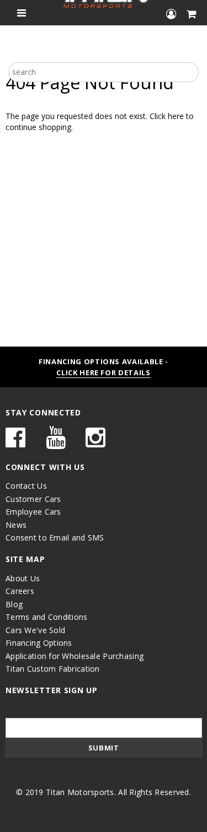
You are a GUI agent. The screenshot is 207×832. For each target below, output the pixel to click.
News (16, 525)
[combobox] (103, 72)
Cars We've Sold (35, 630)
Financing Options (39, 642)
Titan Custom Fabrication (53, 668)
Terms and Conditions (47, 617)
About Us (23, 578)
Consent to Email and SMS (55, 537)
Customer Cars (33, 499)
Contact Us (26, 485)
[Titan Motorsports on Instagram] (95, 442)
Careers (20, 591)
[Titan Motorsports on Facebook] (15, 442)
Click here (168, 116)
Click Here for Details (103, 372)
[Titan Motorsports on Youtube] (56, 442)
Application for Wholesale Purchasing (75, 656)
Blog (14, 604)
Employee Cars (33, 511)
